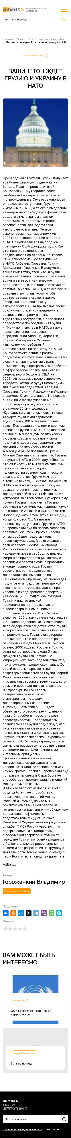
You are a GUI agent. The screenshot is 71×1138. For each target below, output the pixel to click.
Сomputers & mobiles (33, 55)
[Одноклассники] (13, 913)
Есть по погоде (22, 1063)
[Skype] (59, 913)
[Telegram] (36, 913)
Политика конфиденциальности (22, 1129)
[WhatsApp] (51, 913)
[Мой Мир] (21, 913)
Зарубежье (19, 1000)
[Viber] (44, 913)
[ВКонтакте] (6, 913)
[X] (28, 913)
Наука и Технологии (24, 1053)
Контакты (53, 1129)
